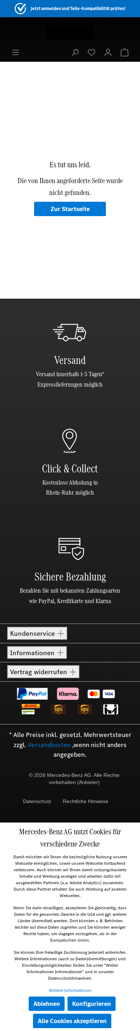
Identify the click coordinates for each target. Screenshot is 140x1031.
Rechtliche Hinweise (85, 801)
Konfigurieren (91, 1003)
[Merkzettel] (91, 52)
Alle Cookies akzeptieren (72, 1021)
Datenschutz (37, 801)
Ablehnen (46, 1003)
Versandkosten (49, 745)
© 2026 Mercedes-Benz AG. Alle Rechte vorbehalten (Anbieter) (74, 778)
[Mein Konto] (108, 52)
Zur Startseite (70, 209)
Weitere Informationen (70, 990)
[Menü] (15, 52)
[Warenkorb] (124, 52)
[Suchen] (75, 52)
